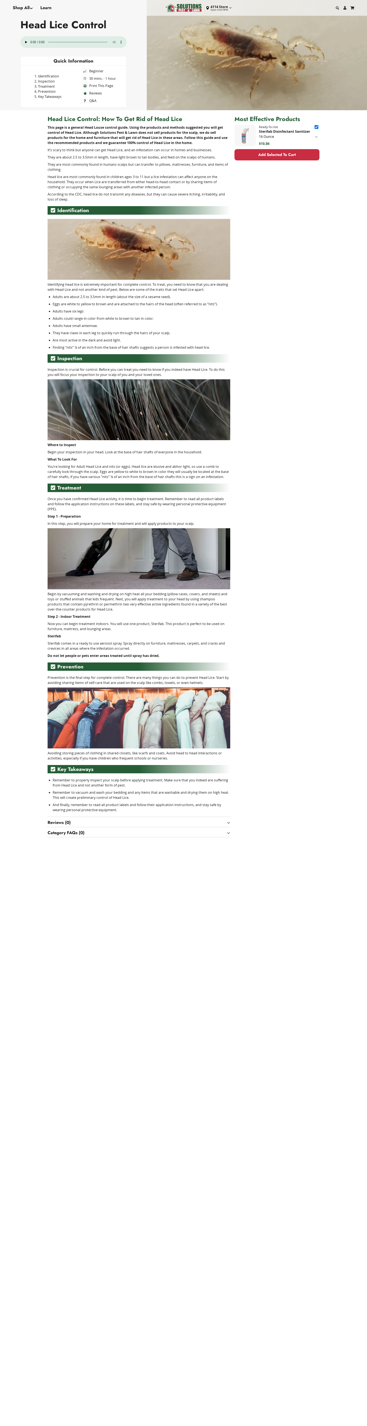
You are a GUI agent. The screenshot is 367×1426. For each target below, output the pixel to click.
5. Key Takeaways (48, 96)
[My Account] (344, 8)
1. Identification (46, 76)
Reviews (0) (59, 822)
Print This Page (101, 85)
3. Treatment (44, 86)
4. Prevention (45, 91)
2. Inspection (44, 81)
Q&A (92, 100)
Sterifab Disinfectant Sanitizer (284, 131)
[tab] (139, 822)
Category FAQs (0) (66, 833)
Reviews (95, 93)
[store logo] (183, 8)
